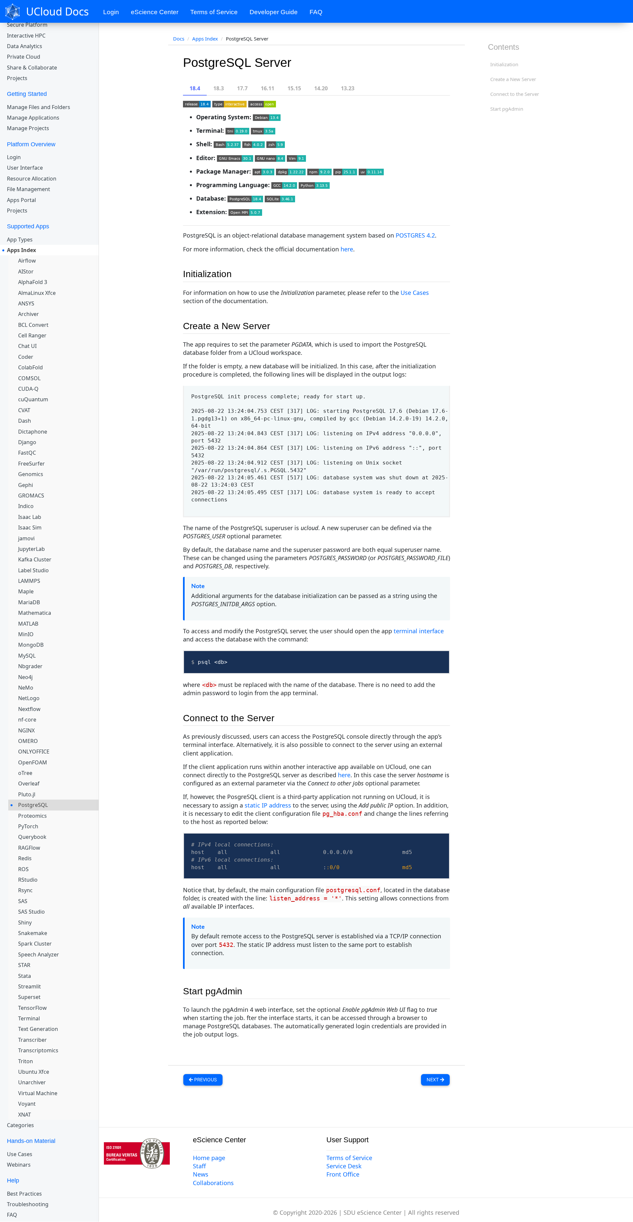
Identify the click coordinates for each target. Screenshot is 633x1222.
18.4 (195, 88)
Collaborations (213, 1183)
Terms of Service (214, 12)
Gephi (25, 485)
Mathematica (34, 612)
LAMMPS (29, 580)
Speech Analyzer (38, 954)
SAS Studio (31, 911)
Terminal (29, 1018)
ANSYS (26, 303)
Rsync (25, 890)
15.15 (294, 88)
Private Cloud (23, 56)
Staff (199, 1166)
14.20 (321, 88)
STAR (24, 965)
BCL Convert (33, 324)
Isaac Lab (29, 517)
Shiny (25, 922)
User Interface (25, 167)
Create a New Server (513, 79)
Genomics (30, 474)
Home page (209, 1158)
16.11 (267, 88)
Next (433, 1079)
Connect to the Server (514, 94)
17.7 (242, 88)
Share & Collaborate (32, 67)
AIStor (26, 271)
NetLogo (29, 698)
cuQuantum (33, 399)
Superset (29, 997)
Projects (17, 78)
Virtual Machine (37, 1093)
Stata (24, 976)
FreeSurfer (31, 463)
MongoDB (31, 644)
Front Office (342, 1174)
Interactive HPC (26, 35)
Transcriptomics (38, 1050)
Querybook (32, 836)
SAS (22, 901)
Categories (20, 1125)
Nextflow (29, 709)
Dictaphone (32, 431)
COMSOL (29, 378)
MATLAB (28, 623)
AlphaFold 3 (32, 282)
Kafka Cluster (34, 559)
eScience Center (154, 12)
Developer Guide (274, 12)
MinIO (26, 634)
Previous (205, 1079)
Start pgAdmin (506, 108)
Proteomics (32, 815)
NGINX (26, 730)
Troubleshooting (27, 1204)
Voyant (27, 1103)
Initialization (504, 64)
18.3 (218, 88)
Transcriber (32, 1039)
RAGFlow (29, 847)
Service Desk (344, 1166)
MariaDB (29, 602)
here (347, 249)
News (200, 1174)
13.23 (347, 88)
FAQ (316, 12)
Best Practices (24, 1193)
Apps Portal (21, 200)
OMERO (28, 741)
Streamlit (29, 986)
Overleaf (29, 783)
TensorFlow (32, 1007)
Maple (26, 591)
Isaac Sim (30, 527)
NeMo (25, 687)
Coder (25, 356)
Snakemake (32, 933)
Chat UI (27, 346)
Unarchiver (32, 1082)
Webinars (19, 1164)
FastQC (27, 452)
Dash (24, 420)
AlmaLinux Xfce (37, 293)
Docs (178, 38)
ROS (23, 869)
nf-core (27, 719)
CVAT (24, 410)
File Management (28, 189)
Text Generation (38, 1029)
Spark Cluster (35, 943)
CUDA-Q (28, 388)
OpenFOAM (32, 762)
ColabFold (30, 367)
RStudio (28, 879)
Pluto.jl (26, 794)
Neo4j (25, 677)
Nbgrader (30, 666)
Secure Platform (27, 24)
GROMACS (31, 495)
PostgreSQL (33, 805)
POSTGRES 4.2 (415, 235)
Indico (26, 506)
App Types (20, 239)
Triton (25, 1061)
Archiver (28, 314)
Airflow (27, 260)
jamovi (26, 538)
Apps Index (21, 250)
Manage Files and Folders (38, 107)
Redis (25, 858)
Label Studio (33, 570)
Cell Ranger (32, 335)
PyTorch (28, 826)
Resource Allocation (31, 178)
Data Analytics (24, 46)
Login (111, 12)
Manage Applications (33, 117)
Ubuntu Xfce (33, 1071)
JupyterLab (31, 549)
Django (27, 442)
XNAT (24, 1114)
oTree (25, 773)
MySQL (27, 655)
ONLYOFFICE (33, 751)
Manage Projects (28, 128)
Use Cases (19, 1154)
